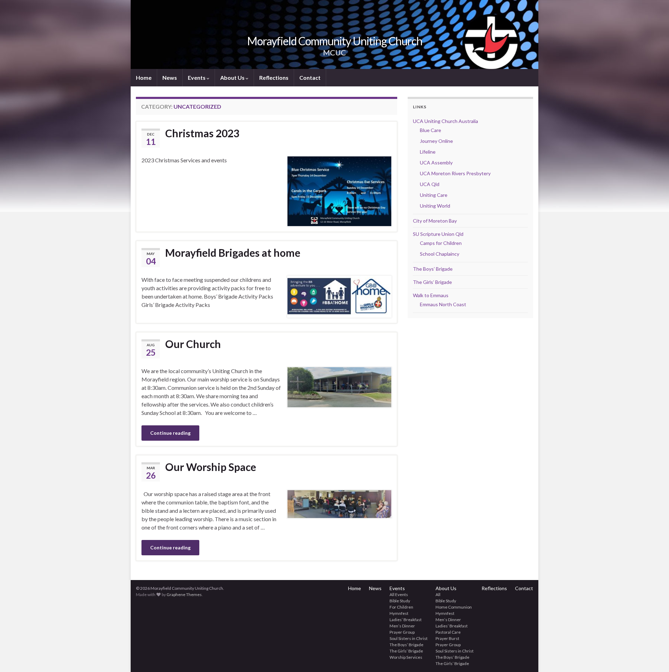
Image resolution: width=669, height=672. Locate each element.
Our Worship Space (210, 467)
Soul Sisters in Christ (409, 638)
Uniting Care (433, 195)
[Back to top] (653, 656)
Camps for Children (441, 243)
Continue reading (170, 433)
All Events (399, 594)
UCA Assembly (436, 162)
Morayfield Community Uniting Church (334, 41)
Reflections (274, 77)
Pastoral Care (448, 632)
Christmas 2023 (202, 133)
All (438, 594)
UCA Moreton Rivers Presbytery (455, 173)
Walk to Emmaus (430, 295)
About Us (233, 77)
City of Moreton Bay (435, 221)
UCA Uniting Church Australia (445, 121)
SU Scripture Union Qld (438, 234)
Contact (310, 77)
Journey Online (436, 141)
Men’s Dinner (402, 625)
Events (197, 77)
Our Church (193, 344)
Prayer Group (402, 632)
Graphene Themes (184, 594)
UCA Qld (429, 184)
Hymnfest (399, 613)
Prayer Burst (447, 638)
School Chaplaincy (439, 254)
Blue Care (430, 130)
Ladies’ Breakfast (406, 619)
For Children (401, 607)
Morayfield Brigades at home (232, 252)
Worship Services (406, 657)
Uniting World (435, 206)
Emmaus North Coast (443, 304)
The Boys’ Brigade (433, 269)
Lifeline (428, 152)
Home (144, 77)
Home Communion (454, 607)
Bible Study (400, 600)
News (169, 77)
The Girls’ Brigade (432, 282)
